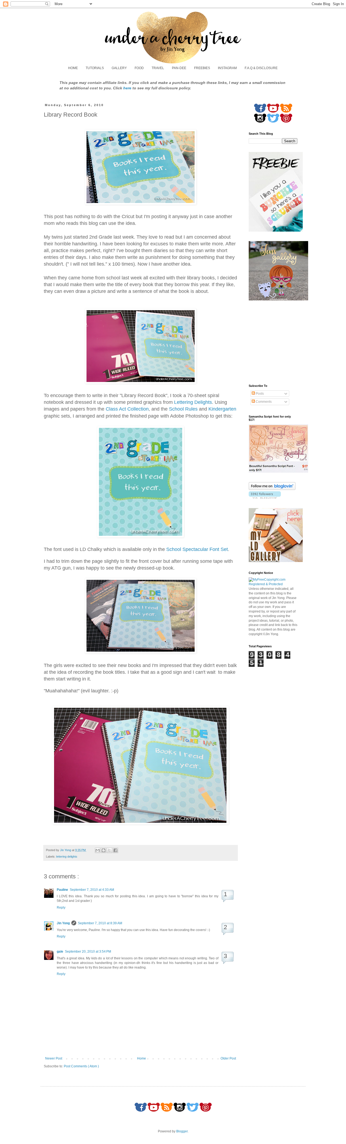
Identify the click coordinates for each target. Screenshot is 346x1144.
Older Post (228, 1058)
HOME (73, 68)
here (127, 88)
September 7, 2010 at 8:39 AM (100, 923)
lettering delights (66, 856)
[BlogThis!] (103, 850)
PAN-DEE (179, 68)
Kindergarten (222, 409)
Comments (263, 402)
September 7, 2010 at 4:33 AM (92, 890)
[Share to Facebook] (115, 850)
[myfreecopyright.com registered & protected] (273, 584)
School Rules (183, 409)
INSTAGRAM (227, 68)
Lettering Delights (193, 402)
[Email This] (97, 850)
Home (141, 1058)
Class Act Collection (127, 409)
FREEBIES (202, 68)
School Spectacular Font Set (197, 549)
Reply (61, 907)
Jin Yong (63, 923)
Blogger (182, 1131)
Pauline (62, 890)
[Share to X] (109, 850)
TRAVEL (158, 68)
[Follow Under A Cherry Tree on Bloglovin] (272, 489)
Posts (259, 393)
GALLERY (119, 68)
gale (60, 951)
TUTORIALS (95, 68)
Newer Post (53, 1058)
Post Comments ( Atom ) (81, 1066)
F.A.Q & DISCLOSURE (261, 68)
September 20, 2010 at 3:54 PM (88, 951)
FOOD (139, 68)
